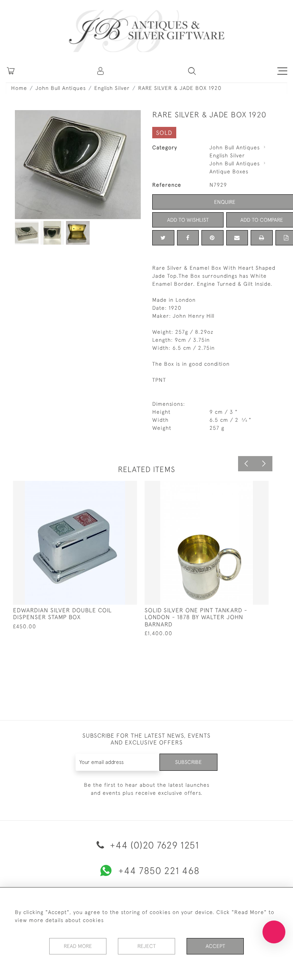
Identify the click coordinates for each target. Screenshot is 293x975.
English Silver (112, 88)
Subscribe (188, 762)
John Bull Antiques (60, 88)
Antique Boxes (228, 171)
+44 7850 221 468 (159, 870)
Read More (78, 946)
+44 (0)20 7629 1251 (153, 844)
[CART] (10, 71)
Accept (215, 946)
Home (19, 88)
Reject (146, 946)
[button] (101, 71)
